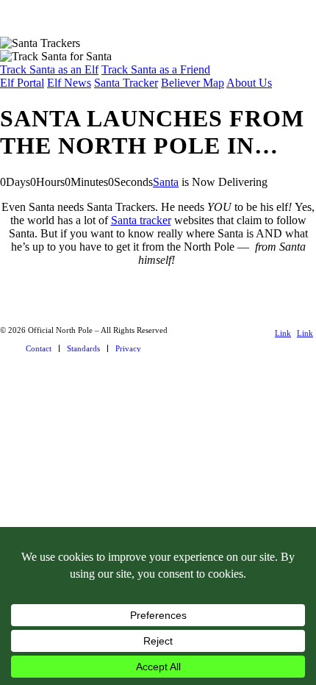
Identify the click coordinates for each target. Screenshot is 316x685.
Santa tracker (141, 220)
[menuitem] (38, 348)
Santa (166, 182)
